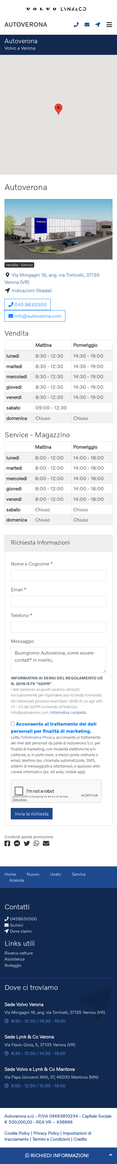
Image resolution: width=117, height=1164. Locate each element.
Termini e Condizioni (51, 1139)
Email (18, 589)
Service (79, 874)
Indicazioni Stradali (32, 290)
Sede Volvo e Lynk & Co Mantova (39, 1069)
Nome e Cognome (32, 563)
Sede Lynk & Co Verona (29, 1036)
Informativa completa (68, 712)
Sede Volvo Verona (24, 1004)
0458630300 (23, 918)
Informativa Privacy (38, 737)
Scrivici (16, 925)
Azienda (16, 880)
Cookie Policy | (18, 1133)
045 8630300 (30, 304)
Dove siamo (20, 931)
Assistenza (14, 958)
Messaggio (22, 641)
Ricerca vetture (18, 952)
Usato (55, 874)
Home (10, 874)
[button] (108, 24)
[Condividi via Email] (46, 843)
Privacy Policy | (48, 1133)
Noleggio (12, 965)
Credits (80, 1139)
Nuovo (33, 874)
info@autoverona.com (37, 316)
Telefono (21, 615)
